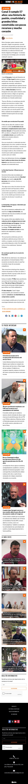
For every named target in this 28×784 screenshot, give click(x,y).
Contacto (14, 706)
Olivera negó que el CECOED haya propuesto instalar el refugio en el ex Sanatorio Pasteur (14, 560)
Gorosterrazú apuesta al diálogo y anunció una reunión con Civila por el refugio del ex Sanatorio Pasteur (14, 668)
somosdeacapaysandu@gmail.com (14, 772)
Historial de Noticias (14, 709)
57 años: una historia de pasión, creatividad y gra (13, 309)
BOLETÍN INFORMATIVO (9, 676)
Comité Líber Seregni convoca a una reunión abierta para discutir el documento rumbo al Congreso (14, 512)
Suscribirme (14, 688)
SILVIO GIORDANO (6, 311)
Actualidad (6, 8)
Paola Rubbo (9, 38)
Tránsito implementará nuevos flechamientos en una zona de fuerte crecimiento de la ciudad (14, 614)
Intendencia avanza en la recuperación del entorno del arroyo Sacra (12, 357)
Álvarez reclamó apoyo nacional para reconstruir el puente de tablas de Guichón (14, 587)
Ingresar (14, 714)
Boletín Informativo (14, 711)
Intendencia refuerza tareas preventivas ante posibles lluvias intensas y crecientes (13, 641)
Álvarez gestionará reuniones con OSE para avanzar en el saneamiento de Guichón (14, 408)
